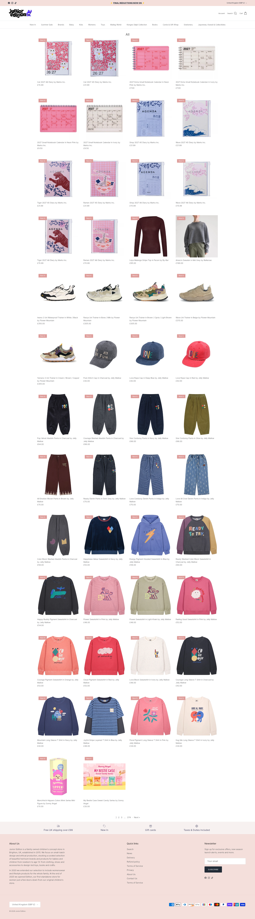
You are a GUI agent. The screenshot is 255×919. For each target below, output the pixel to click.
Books (155, 24)
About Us (131, 874)
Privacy (130, 870)
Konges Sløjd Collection (137, 24)
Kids (81, 24)
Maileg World (115, 24)
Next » (137, 817)
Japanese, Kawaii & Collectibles (211, 24)
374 (129, 817)
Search (130, 849)
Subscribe (213, 869)
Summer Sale (47, 24)
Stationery (188, 24)
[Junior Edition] (20, 13)
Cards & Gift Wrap (170, 24)
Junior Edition (20, 911)
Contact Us (132, 878)
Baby (71, 24)
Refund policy (133, 861)
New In (33, 24)
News (129, 853)
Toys (103, 24)
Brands (61, 24)
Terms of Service (135, 866)
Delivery (131, 857)
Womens (91, 24)
